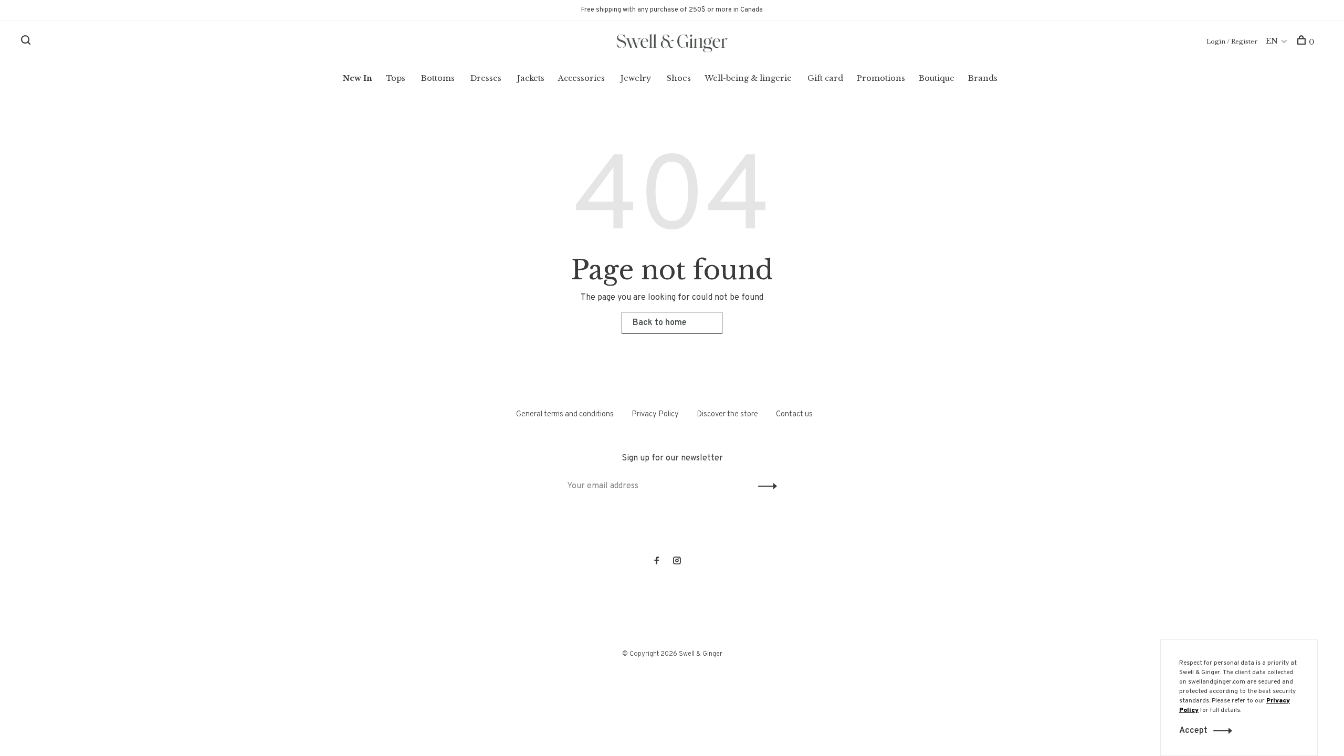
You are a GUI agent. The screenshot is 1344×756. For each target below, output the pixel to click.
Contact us (794, 414)
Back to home (660, 323)
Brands (983, 78)
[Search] (27, 42)
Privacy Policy (655, 414)
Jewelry (636, 78)
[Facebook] (656, 562)
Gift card (825, 78)
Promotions (881, 78)
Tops (395, 78)
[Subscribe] (764, 486)
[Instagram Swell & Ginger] (676, 562)
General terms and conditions (565, 414)
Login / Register (1231, 41)
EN (1272, 41)
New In (357, 78)
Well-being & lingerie (748, 78)
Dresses (485, 78)
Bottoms (438, 78)
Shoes (679, 78)
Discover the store (727, 414)
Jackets (530, 78)
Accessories (581, 78)
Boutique (936, 78)
